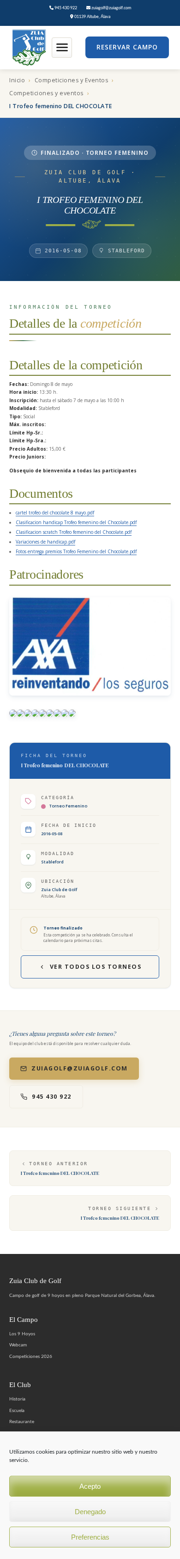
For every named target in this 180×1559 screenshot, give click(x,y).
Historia (17, 1399)
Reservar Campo (127, 47)
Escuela (16, 1410)
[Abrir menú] (62, 47)
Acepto (90, 1486)
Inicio (17, 80)
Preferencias (90, 1537)
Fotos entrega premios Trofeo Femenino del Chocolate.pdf (76, 551)
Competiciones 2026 (30, 1356)
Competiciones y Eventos (71, 80)
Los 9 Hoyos (22, 1334)
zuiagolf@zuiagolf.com (110, 8)
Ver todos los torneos (96, 967)
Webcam (18, 1345)
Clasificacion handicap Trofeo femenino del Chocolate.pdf (76, 522)
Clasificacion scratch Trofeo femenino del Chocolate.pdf (74, 532)
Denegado (90, 1512)
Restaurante (21, 1421)
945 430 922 (65, 8)
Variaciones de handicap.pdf (45, 541)
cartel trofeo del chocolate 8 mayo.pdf (55, 512)
